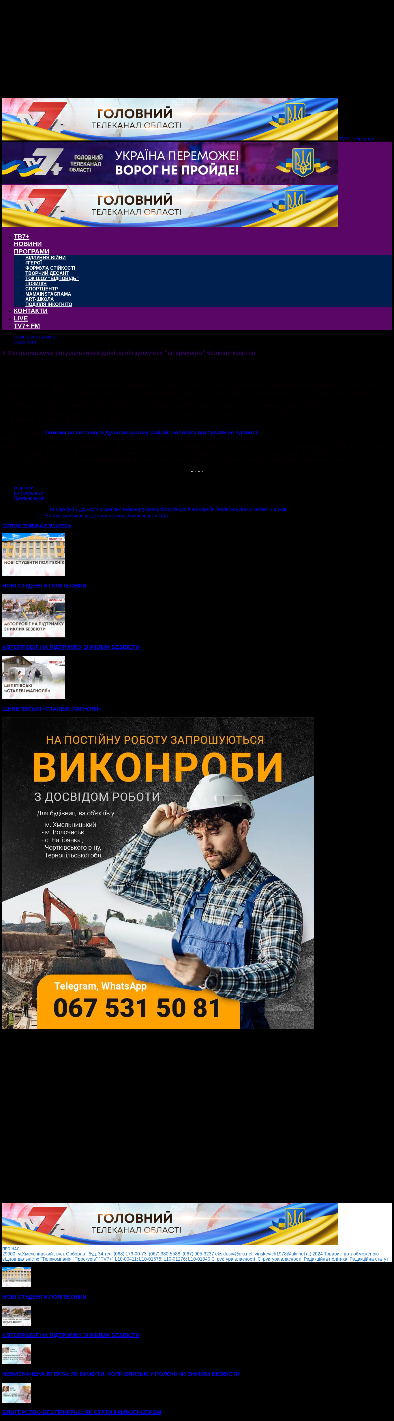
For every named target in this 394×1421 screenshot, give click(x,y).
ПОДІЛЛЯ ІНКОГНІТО (48, 304)
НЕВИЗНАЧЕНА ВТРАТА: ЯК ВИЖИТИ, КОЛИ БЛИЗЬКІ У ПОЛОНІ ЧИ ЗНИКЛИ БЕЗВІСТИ (121, 1374)
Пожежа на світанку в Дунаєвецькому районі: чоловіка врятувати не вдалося (152, 432)
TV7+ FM (27, 325)
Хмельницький (29, 498)
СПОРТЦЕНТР (41, 288)
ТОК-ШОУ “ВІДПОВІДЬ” (52, 278)
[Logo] (170, 182)
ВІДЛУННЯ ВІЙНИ (45, 257)
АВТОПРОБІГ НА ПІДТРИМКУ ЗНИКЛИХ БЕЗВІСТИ (71, 647)
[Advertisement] (175, 1116)
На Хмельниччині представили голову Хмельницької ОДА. (107, 515)
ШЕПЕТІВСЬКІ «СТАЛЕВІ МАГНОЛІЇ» (51, 709)
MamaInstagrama (48, 294)
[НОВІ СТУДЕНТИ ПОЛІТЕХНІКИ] (33, 574)
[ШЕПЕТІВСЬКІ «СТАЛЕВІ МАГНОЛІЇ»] (33, 697)
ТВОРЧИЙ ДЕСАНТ (47, 273)
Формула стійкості (50, 268)
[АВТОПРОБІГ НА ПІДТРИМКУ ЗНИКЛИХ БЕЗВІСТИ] (33, 635)
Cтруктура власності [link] (233, 1259)
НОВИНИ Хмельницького (35, 337)
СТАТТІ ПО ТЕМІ (17, 526)
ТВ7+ (21, 236)
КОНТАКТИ (31, 310)
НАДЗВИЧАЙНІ (25, 342)
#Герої (33, 262)
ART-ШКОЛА (39, 299)
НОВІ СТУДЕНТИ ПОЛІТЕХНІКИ (44, 586)
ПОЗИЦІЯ (36, 283)
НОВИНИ (28, 243)
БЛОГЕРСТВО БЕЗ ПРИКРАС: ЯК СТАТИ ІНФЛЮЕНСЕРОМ (81, 1412)
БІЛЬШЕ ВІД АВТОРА (51, 526)
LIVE (21, 318)
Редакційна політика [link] (326, 1259)
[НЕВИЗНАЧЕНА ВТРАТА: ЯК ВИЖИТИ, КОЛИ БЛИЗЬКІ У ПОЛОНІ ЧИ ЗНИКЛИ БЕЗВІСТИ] (16, 1362)
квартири (23, 487)
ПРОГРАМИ (31, 251)
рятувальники (28, 493)
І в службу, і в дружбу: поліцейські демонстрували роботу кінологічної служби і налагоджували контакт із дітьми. (169, 509)
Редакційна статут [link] (369, 1259)
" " (193, 472)
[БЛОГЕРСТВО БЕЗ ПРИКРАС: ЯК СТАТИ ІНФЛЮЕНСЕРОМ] (16, 1401)
